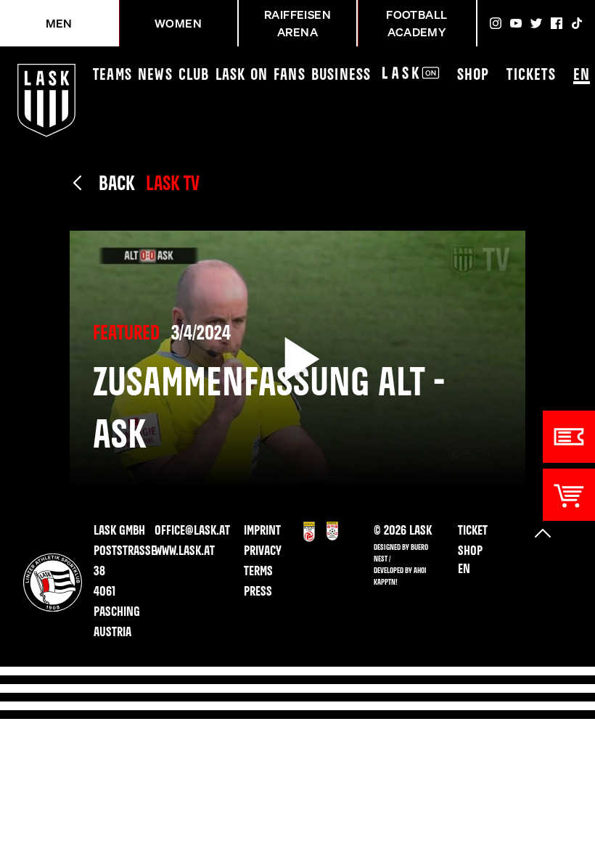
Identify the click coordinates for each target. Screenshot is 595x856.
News (155, 75)
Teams (112, 75)
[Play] (297, 359)
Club (194, 75)
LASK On (242, 75)
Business (341, 75)
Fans (289, 75)
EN (581, 75)
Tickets (530, 75)
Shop (473, 75)
